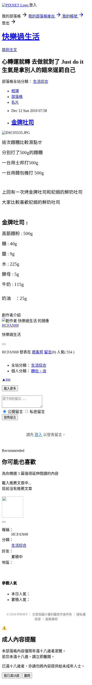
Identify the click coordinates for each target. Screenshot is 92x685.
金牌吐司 (22, 122)
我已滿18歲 (11, 675)
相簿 (15, 91)
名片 (15, 102)
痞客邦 (37, 352)
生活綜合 (40, 82)
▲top (6, 379)
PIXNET (22, 614)
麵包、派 (38, 371)
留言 (48, 352)
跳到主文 (9, 50)
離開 (27, 675)
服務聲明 (51, 619)
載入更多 (10, 388)
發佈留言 (10, 417)
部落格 (17, 97)
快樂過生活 (21, 36)
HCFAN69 (10, 325)
